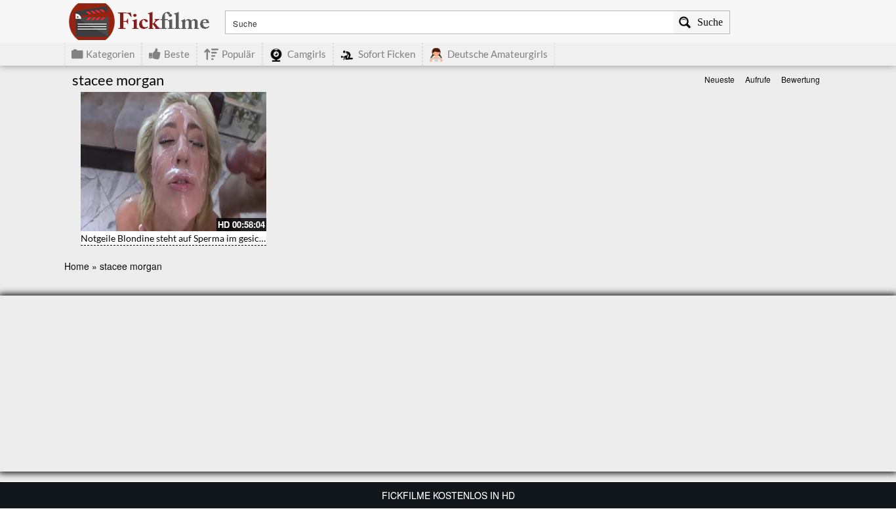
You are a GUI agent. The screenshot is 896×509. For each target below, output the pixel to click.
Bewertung (800, 79)
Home (76, 266)
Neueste (719, 79)
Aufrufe (758, 79)
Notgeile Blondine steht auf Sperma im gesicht (174, 238)
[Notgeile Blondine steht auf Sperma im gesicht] (173, 161)
